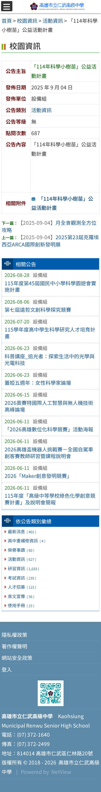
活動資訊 (22, 559)
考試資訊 (22, 577)
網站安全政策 (17, 657)
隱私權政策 (14, 634)
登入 (7, 669)
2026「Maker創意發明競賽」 (38, 475)
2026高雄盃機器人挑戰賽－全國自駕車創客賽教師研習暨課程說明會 (49, 453)
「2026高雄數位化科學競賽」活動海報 (49, 429)
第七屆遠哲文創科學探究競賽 (38, 309)
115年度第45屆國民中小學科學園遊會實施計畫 (50, 286)
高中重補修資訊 (26, 540)
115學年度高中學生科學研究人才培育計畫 (50, 333)
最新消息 (22, 531)
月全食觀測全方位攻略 (49, 226)
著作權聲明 (14, 646)
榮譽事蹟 (21, 550)
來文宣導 (21, 596)
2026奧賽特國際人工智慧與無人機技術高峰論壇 (49, 406)
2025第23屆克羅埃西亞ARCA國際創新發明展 (50, 240)
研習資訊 (23, 568)
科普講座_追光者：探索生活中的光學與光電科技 (50, 359)
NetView (61, 771)
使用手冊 (21, 605)
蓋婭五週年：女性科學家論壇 (38, 382)
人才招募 (22, 587)
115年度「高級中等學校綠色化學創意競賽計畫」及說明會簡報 (50, 499)
